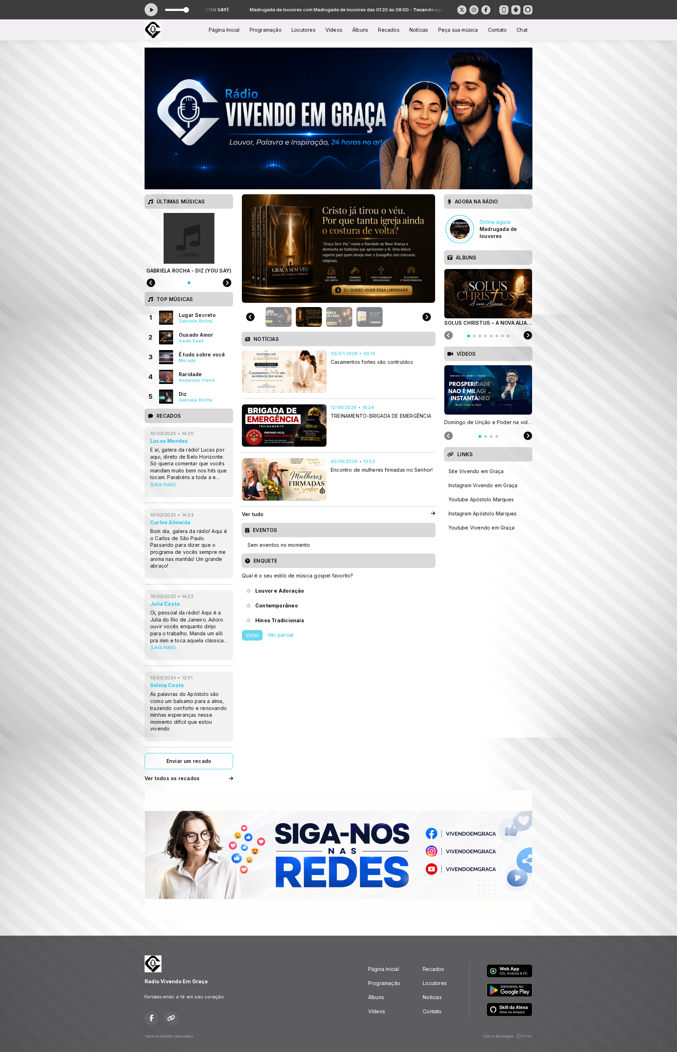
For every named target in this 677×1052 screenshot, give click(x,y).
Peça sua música (458, 30)
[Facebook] (485, 9)
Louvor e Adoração (279, 591)
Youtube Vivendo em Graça (481, 528)
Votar (252, 635)
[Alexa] (527, 9)
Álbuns (360, 30)
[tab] (468, 336)
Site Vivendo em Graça (476, 471)
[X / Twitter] (461, 9)
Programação (266, 30)
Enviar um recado (188, 761)
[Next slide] (426, 317)
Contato (497, 30)
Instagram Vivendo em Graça (483, 485)
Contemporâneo (276, 605)
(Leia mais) (163, 484)
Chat (522, 30)
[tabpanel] (488, 297)
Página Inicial (224, 30)
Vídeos (333, 30)
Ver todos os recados (172, 778)
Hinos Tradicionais (279, 620)
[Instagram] (473, 9)
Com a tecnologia (498, 1036)
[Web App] (503, 9)
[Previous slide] (250, 317)
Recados (388, 30)
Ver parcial (280, 635)
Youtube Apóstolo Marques (481, 499)
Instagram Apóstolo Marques (483, 513)
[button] (279, 317)
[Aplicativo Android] (515, 9)
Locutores (304, 30)
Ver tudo (253, 514)
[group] (338, 248)
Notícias (418, 30)
